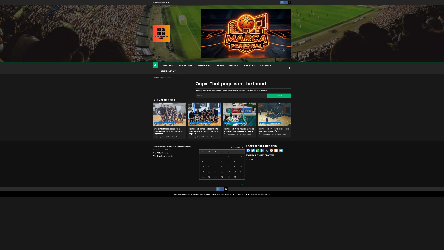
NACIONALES (265, 65)
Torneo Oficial (167, 65)
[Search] (289, 68)
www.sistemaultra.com (221, 194)
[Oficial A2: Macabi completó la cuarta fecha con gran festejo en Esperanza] (169, 114)
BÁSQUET (158, 123)
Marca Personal (176, 137)
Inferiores (233, 65)
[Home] (155, 65)
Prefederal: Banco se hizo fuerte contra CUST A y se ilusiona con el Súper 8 (204, 131)
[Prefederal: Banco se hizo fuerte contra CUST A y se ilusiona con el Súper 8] (204, 114)
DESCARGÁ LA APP (168, 71)
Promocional (249, 65)
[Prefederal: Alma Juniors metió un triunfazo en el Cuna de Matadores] (239, 114)
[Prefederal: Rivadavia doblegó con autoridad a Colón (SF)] (274, 114)
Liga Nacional (185, 65)
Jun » (243, 184)
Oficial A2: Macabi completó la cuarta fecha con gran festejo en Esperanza (168, 131)
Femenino (220, 65)
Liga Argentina (204, 65)
